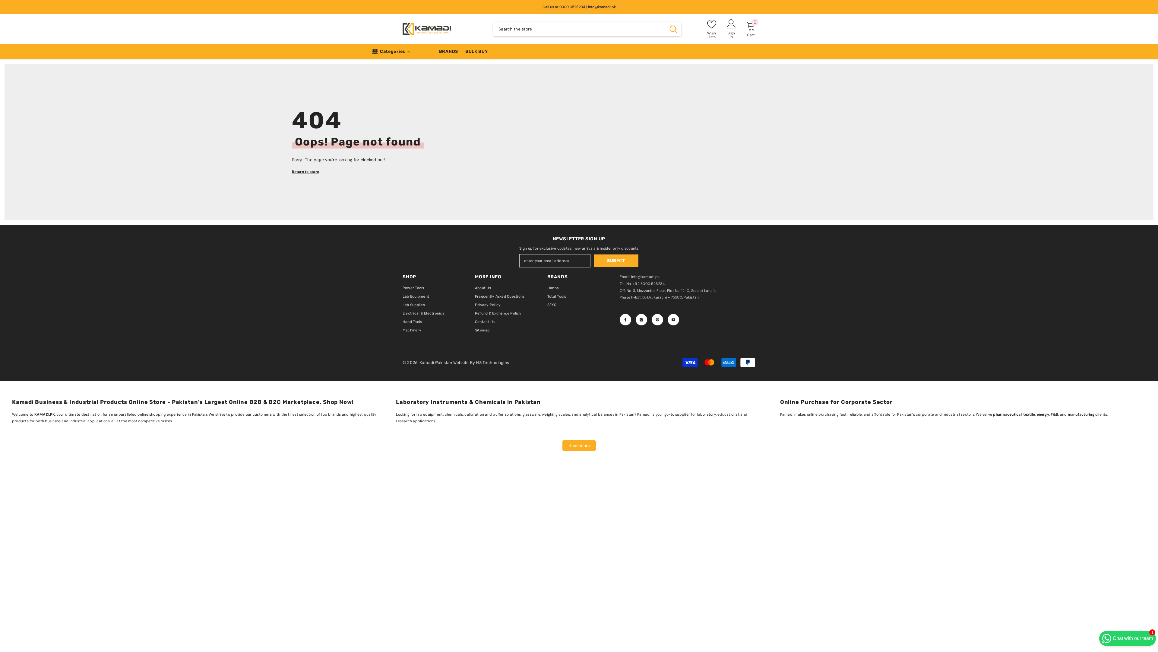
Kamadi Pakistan (436, 362)
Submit (616, 260)
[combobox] (579, 29)
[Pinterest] (657, 319)
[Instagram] (641, 319)
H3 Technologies (492, 362)
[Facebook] (625, 319)
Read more (579, 445)
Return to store (305, 171)
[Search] (587, 29)
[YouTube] (673, 319)
